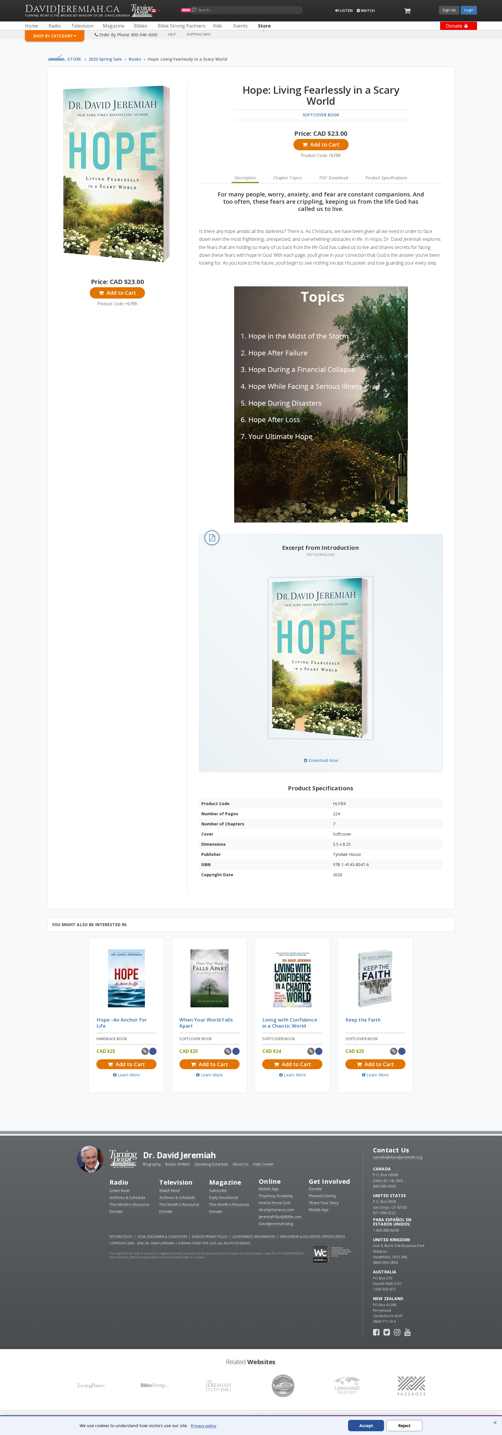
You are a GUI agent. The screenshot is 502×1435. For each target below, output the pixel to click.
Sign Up (449, 9)
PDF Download (333, 177)
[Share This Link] (144, 1051)
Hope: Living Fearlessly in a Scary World (187, 59)
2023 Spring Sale (105, 59)
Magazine (225, 1182)
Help (172, 34)
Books (135, 59)
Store (74, 59)
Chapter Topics (287, 177)
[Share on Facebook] (153, 1051)
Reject (404, 1425)
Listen (346, 10)
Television (176, 1182)
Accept (366, 1425)
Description (245, 177)
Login (469, 9)
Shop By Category (53, 36)
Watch (367, 10)
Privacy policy (203, 1425)
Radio (119, 1182)
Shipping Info (199, 34)
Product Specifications (386, 177)
